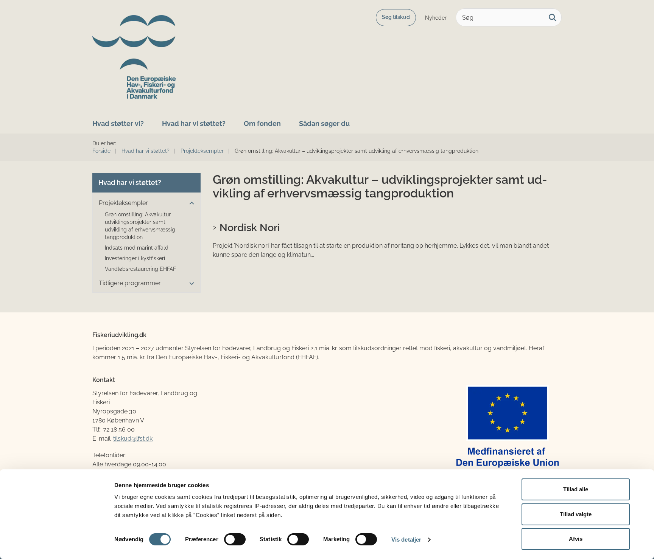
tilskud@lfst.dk (133, 438)
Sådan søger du (324, 123)
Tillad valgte (576, 514)
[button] (189, 203)
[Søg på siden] (552, 17)
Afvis (575, 539)
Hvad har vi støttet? (194, 123)
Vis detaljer (406, 539)
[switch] (235, 539)
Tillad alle (575, 489)
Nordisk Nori (250, 227)
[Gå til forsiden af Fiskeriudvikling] (134, 57)
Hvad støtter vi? (118, 123)
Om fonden (262, 123)
